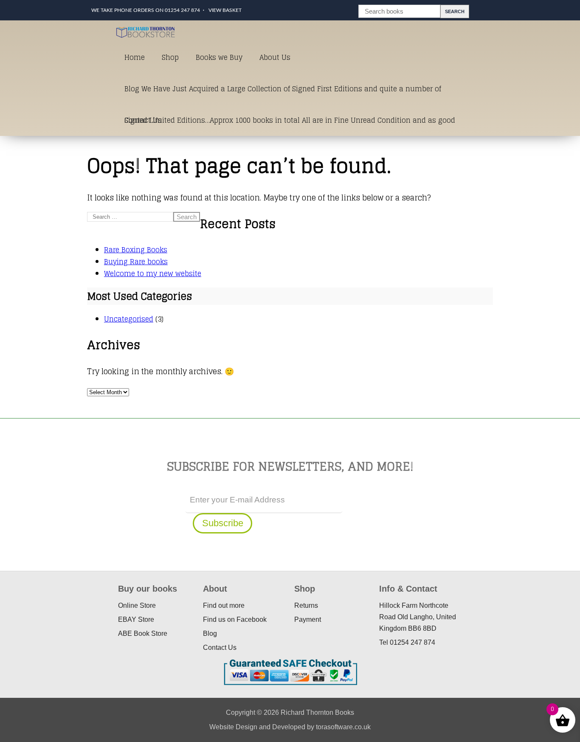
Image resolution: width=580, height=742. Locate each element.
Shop (170, 57)
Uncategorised (128, 319)
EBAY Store (136, 619)
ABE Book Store (142, 633)
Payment (307, 619)
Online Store (137, 605)
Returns (306, 605)
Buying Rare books (136, 262)
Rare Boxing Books (135, 250)
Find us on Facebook (235, 619)
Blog (210, 633)
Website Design (233, 727)
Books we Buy (219, 57)
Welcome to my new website (152, 273)
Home (134, 57)
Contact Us (143, 120)
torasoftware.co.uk (343, 727)
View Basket (225, 10)
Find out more (224, 605)
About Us (274, 57)
